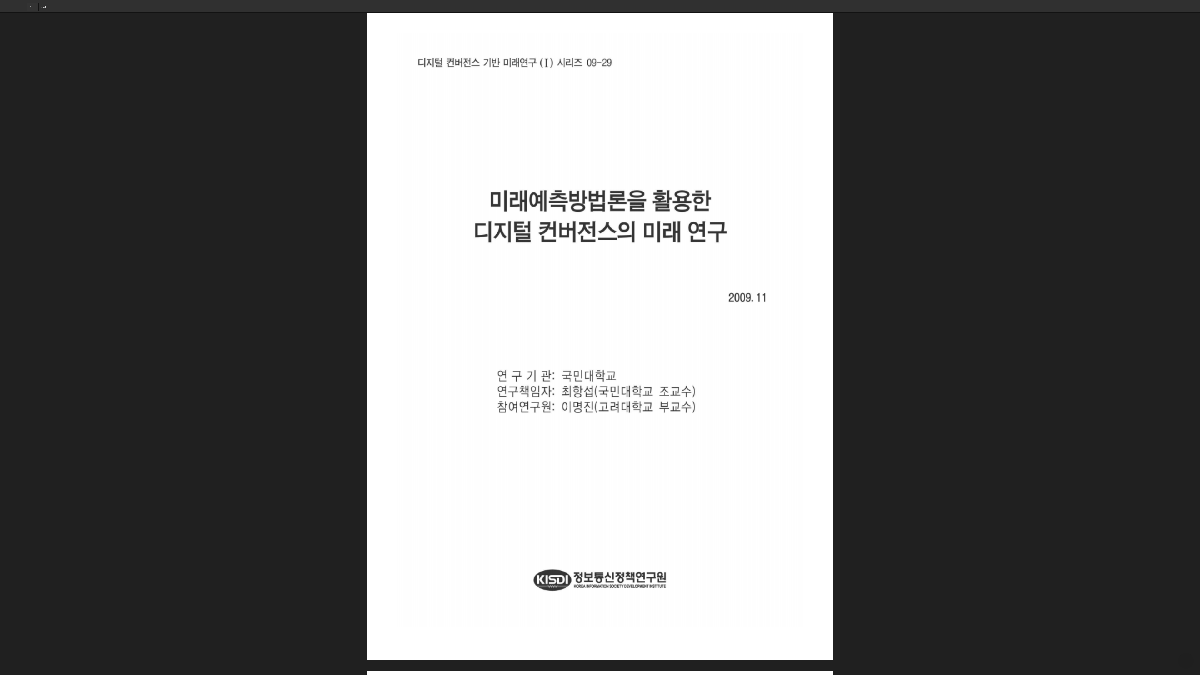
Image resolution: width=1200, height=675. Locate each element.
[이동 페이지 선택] (43, 7)
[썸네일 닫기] (9, 326)
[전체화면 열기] (1181, 6)
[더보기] (1194, 6)
